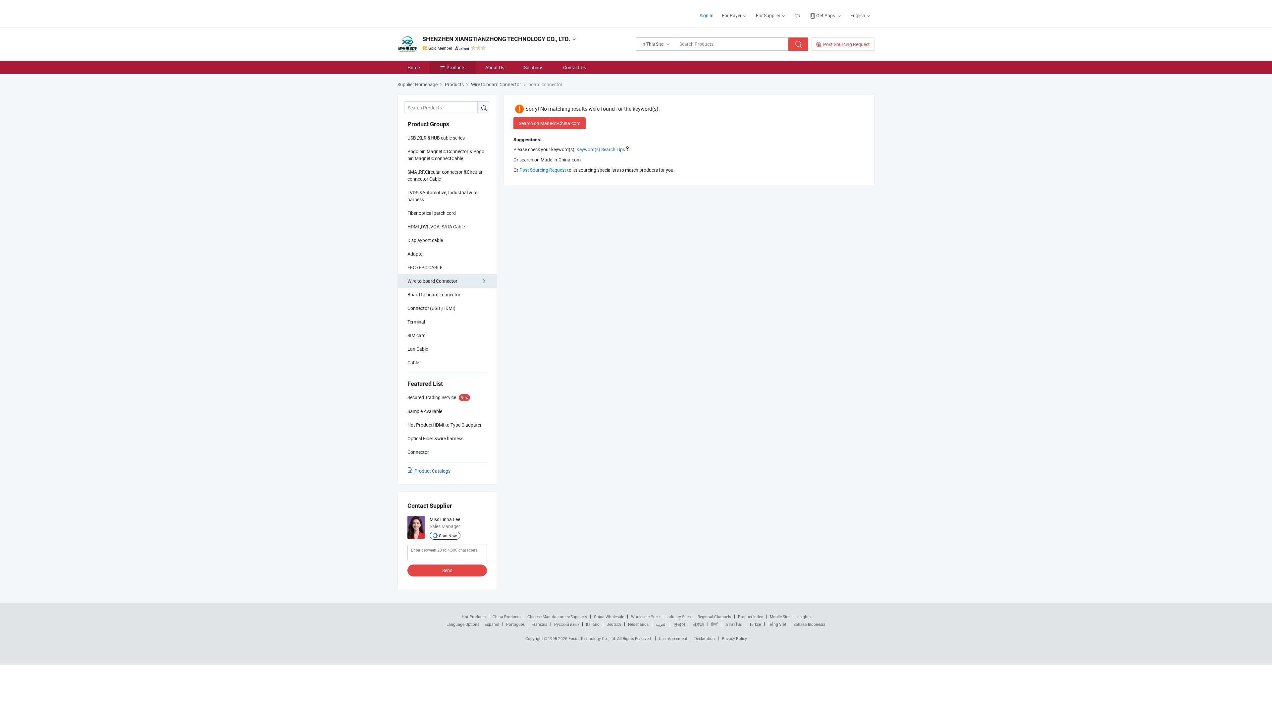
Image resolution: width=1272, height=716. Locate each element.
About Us (494, 67)
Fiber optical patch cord (431, 213)
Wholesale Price (645, 616)
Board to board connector (433, 294)
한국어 (679, 624)
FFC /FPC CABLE (425, 267)
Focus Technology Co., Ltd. (592, 638)
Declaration (704, 638)
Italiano (593, 624)
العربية (661, 624)
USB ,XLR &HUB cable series (436, 138)
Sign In (707, 15)
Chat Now (448, 535)
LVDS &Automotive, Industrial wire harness (442, 196)
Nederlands (638, 624)
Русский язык (566, 624)
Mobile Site (779, 616)
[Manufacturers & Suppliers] (440, 13)
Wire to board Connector (432, 281)
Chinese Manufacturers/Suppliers (557, 616)
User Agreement (673, 638)
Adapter (415, 254)
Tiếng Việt (777, 624)
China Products (506, 616)
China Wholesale (609, 616)
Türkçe (755, 624)
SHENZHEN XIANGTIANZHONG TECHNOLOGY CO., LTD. (496, 38)
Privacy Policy (734, 638)
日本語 (698, 624)
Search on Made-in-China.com (549, 123)
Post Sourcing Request (846, 44)
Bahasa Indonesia (809, 624)
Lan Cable (417, 349)
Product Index (750, 616)
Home (413, 67)
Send (447, 570)
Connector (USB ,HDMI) (431, 308)
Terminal (416, 322)
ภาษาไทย (733, 624)
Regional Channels (714, 616)
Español (492, 624)
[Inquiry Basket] (798, 15)
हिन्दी (714, 624)
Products (456, 67)
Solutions (533, 67)
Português (515, 624)
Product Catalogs (432, 471)
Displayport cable (425, 240)
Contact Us (574, 67)
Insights (803, 616)
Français (539, 624)
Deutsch (614, 624)
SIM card (416, 335)
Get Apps (825, 15)
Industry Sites (678, 616)
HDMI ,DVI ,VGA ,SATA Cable (436, 226)
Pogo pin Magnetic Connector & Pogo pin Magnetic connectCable (445, 154)
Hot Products (474, 616)
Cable (413, 362)
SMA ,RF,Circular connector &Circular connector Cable (445, 175)
